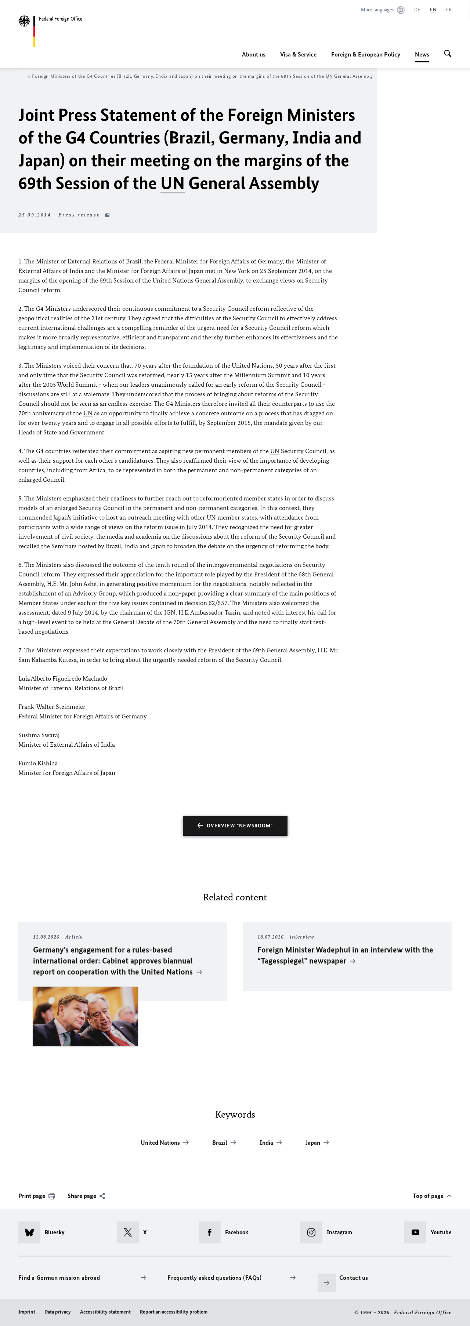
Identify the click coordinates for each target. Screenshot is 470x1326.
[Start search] (448, 54)
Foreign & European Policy (365, 54)
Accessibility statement (105, 1312)
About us (253, 54)
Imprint (26, 1312)
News (422, 56)
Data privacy (57, 1312)
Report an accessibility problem (173, 1312)
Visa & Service (298, 54)
